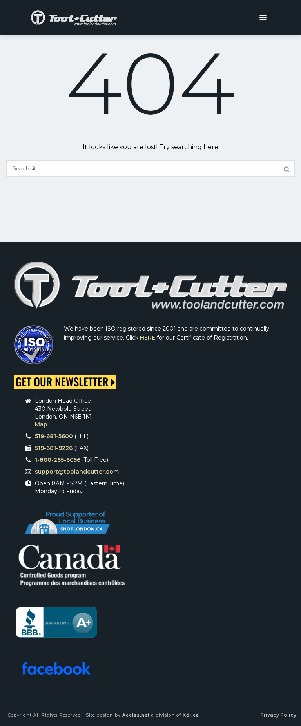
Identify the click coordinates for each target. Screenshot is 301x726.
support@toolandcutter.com (77, 471)
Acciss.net (136, 715)
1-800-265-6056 (57, 459)
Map (41, 424)
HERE (147, 337)
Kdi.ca (191, 715)
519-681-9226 (54, 448)
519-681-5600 (54, 436)
